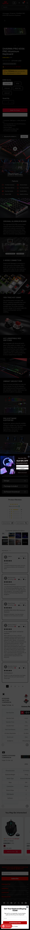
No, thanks (15, 926)
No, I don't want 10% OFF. (22, 470)
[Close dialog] (28, 456)
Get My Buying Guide (15, 922)
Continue (22, 468)
